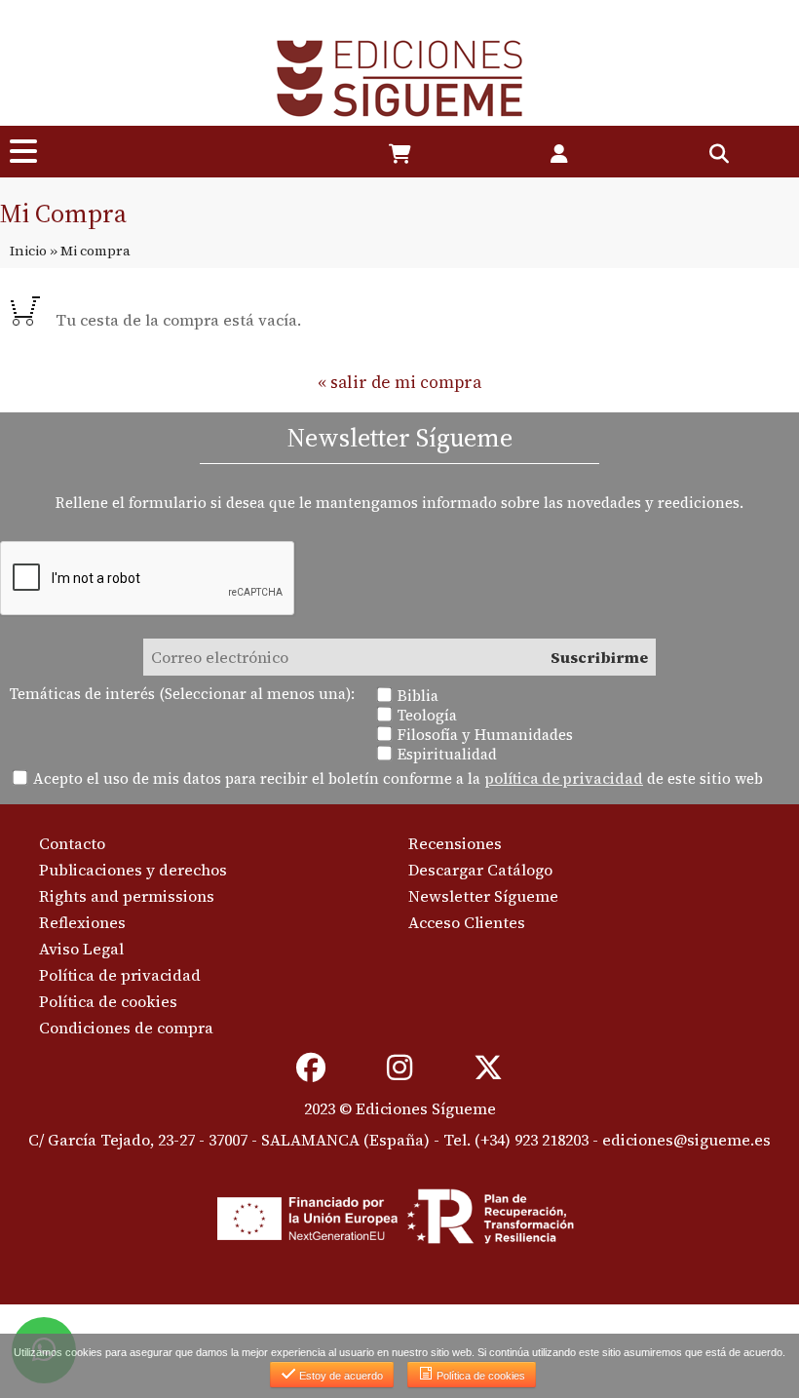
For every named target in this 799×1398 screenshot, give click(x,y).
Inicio (28, 250)
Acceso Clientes (466, 922)
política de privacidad (563, 778)
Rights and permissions (126, 896)
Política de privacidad (120, 975)
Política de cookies (108, 1001)
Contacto (72, 843)
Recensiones (455, 843)
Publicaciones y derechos (133, 869)
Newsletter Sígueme (483, 896)
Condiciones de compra (126, 1027)
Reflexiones (82, 922)
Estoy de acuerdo (339, 1375)
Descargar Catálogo (480, 869)
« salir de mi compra (399, 382)
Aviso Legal (81, 948)
